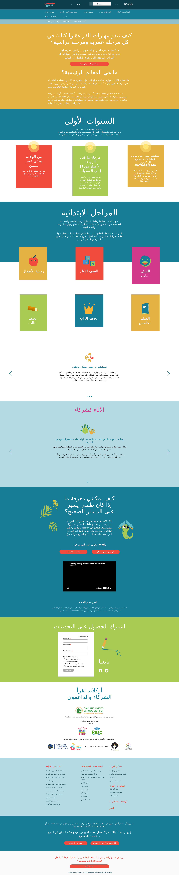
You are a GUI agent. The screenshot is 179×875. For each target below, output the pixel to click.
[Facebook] (100, 670)
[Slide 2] (89, 396)
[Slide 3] (91, 396)
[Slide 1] (87, 396)
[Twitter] (106, 670)
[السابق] (10, 373)
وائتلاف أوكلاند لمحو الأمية (100, 872)
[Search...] (91, 4)
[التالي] (90, 147)
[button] (49, 12)
